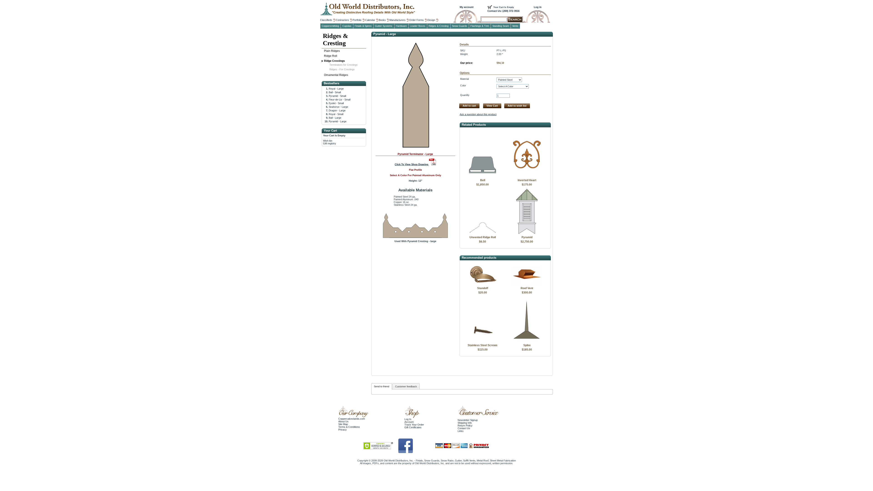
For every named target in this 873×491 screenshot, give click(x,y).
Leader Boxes (417, 26)
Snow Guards (459, 26)
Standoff (482, 288)
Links (461, 431)
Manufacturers (397, 20)
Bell (482, 180)
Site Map (343, 424)
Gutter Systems (383, 26)
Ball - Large (335, 117)
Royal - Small (336, 114)
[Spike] (527, 341)
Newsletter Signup (468, 420)
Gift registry (329, 143)
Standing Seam (500, 26)
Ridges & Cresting (335, 39)
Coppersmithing (330, 26)
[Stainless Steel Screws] (482, 341)
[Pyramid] (527, 233)
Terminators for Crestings (343, 64)
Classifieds (326, 20)
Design (431, 20)
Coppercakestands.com (351, 418)
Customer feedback (406, 386)
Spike (527, 345)
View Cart (492, 105)
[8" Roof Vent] (527, 284)
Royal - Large (336, 88)
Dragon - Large (337, 110)
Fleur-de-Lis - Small (339, 99)
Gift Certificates (412, 427)
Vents (515, 26)
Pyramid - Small (337, 96)
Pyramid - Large (337, 121)
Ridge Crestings (334, 61)
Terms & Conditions (349, 427)
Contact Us (464, 428)
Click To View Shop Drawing (412, 164)
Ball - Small (335, 92)
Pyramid (527, 237)
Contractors (342, 20)
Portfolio (357, 20)
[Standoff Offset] (482, 284)
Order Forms (416, 20)
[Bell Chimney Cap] (482, 176)
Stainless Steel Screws (482, 345)
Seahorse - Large (338, 106)
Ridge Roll (330, 56)
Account (409, 422)
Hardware (401, 26)
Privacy (342, 429)
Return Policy (465, 425)
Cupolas (346, 26)
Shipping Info (465, 422)
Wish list (327, 140)
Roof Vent (527, 288)
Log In (407, 419)
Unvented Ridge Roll (482, 237)
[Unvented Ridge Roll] (482, 233)
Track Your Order (414, 424)
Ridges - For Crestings (342, 69)
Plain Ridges (332, 51)
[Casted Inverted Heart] (527, 176)
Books (382, 20)
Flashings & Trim (479, 26)
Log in (538, 7)
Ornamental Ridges (336, 75)
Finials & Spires (363, 26)
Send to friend (381, 386)
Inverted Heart (527, 180)
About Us (343, 421)
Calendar (370, 20)
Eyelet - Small (336, 103)
